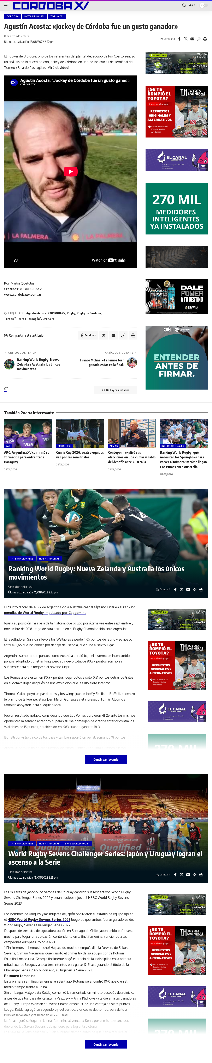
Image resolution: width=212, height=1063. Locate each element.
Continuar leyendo (106, 759)
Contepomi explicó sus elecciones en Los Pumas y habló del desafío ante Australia (131, 457)
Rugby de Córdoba (89, 313)
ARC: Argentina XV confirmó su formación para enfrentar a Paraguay (26, 457)
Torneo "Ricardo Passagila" (22, 318)
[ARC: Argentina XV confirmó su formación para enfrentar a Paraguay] (28, 433)
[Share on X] (186, 39)
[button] (7, 5)
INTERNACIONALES (172, 446)
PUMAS (114, 446)
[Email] (192, 39)
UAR (8, 446)
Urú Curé (48, 318)
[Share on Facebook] (179, 39)
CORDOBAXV (56, 313)
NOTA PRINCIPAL (34, 16)
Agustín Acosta (36, 313)
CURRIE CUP (65, 446)
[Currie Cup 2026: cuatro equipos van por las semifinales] (80, 433)
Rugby (71, 313)
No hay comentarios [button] (117, 390)
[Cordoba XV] (50, 5)
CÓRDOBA (13, 16)
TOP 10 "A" (57, 16)
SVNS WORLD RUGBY (77, 843)
